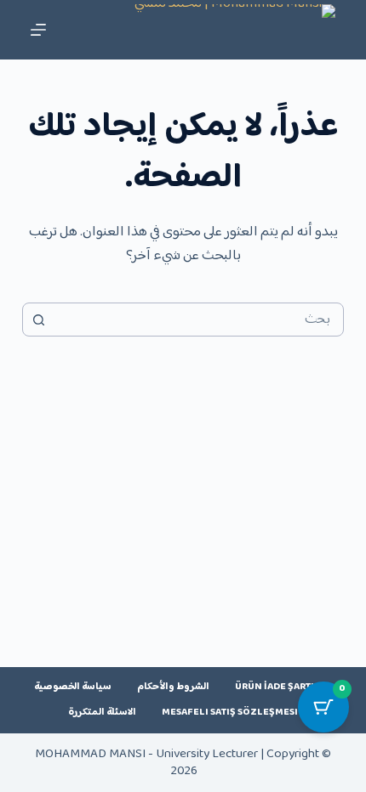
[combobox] (199, 320)
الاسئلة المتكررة (102, 713)
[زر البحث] (39, 319)
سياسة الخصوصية (73, 687)
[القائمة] (38, 29)
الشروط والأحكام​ (173, 687)
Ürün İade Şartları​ (283, 687)
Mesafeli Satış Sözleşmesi (230, 713)
